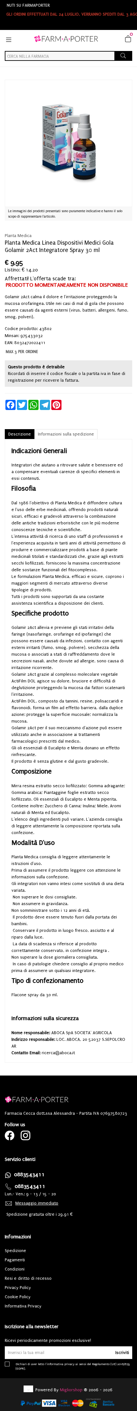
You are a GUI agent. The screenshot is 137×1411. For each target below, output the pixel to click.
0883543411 (29, 1174)
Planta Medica (18, 235)
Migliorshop (71, 1389)
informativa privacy (61, 1364)
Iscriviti (122, 1352)
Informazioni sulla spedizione (66, 434)
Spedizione (15, 1250)
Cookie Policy (18, 1296)
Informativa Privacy (23, 1306)
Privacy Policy (18, 1287)
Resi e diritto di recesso (28, 1278)
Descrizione (19, 434)
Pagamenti (15, 1259)
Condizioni (15, 1269)
